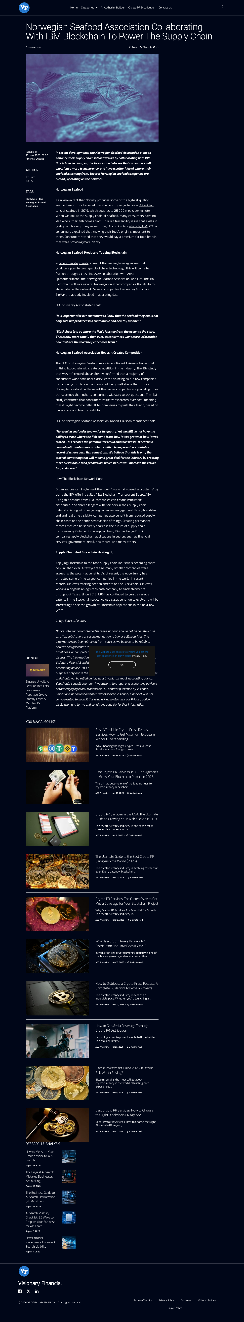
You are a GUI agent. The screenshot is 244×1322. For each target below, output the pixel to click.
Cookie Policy (175, 1308)
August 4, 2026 (33, 1251)
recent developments (73, 263)
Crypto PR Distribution (141, 7)
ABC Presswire (102, 755)
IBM (41, 199)
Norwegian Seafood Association (36, 204)
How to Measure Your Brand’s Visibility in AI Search (40, 1156)
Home (74, 7)
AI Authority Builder (113, 7)
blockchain (31, 199)
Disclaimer (186, 1300)
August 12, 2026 (33, 1186)
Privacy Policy (139, 656)
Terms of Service (143, 1300)
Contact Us (165, 7)
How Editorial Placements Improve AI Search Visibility (41, 1242)
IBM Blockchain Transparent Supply (121, 495)
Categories (87, 7)
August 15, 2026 (33, 1165)
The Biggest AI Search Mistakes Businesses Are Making (40, 1176)
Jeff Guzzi (30, 177)
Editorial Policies (207, 1300)
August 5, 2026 (33, 1231)
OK (122, 665)
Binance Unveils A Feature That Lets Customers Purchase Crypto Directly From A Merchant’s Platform (37, 695)
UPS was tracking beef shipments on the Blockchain (103, 584)
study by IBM (138, 226)
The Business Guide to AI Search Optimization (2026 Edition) (40, 1197)
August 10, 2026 (33, 1206)
